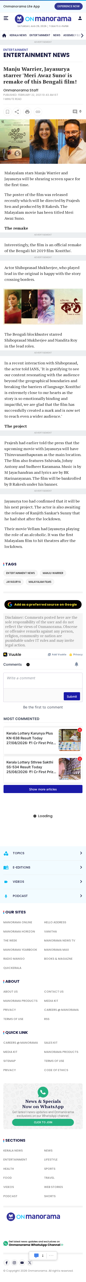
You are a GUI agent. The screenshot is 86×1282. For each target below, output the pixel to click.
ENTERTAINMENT (40, 35)
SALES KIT (51, 1043)
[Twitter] (29, 1262)
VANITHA (50, 931)
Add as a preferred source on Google (45, 604)
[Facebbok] (6, 1262)
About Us (10, 992)
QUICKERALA (12, 968)
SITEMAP (9, 1061)
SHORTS (50, 1196)
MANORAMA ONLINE (17, 922)
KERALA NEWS (18, 35)
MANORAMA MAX (56, 950)
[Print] (27, 112)
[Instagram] (14, 1262)
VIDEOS (8, 1187)
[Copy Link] (38, 112)
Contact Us (54, 992)
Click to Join (43, 1122)
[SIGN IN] (80, 18)
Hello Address (55, 922)
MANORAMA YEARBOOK (20, 950)
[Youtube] (22, 1262)
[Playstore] (17, 1231)
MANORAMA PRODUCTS (20, 1001)
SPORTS (49, 1169)
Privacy (9, 1010)
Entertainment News (36, 55)
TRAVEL (49, 1178)
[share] (17, 112)
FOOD (7, 1178)
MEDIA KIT (51, 1001)
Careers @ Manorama (61, 1010)
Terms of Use (13, 1019)
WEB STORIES (53, 1187)
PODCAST (10, 1196)
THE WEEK (10, 940)
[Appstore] (48, 1231)
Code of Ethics (56, 1070)
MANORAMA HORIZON (19, 931)
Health (8, 1169)
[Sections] (6, 18)
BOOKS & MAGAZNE (58, 959)
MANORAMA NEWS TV (59, 940)
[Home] (4, 35)
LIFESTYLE (51, 1159)
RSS (46, 1019)
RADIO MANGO (14, 959)
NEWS (56, 35)
